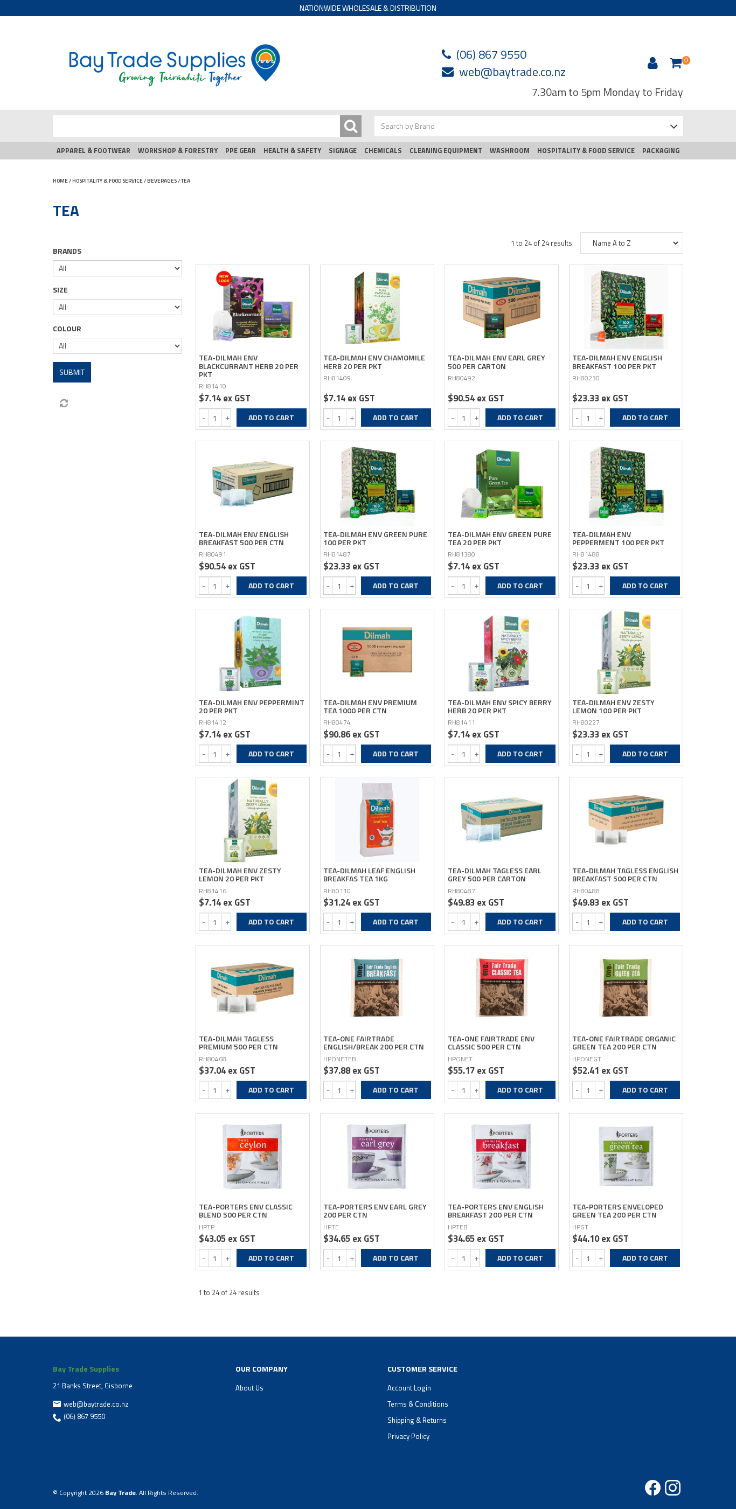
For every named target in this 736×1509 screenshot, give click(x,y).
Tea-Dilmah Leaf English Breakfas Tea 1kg (369, 874)
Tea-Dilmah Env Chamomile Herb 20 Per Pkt (374, 361)
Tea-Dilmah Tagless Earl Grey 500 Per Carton (494, 874)
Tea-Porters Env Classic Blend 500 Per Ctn (246, 1210)
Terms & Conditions (417, 1404)
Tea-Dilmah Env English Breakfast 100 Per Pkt (617, 361)
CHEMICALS (383, 150)
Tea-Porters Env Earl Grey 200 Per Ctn (375, 1210)
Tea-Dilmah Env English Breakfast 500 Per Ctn (244, 538)
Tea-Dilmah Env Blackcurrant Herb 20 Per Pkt (248, 366)
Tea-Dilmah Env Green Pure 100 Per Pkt (375, 538)
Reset (63, 403)
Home (60, 181)
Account (651, 63)
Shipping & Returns (417, 1420)
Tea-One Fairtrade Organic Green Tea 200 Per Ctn (624, 1042)
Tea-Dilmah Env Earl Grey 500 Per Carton (496, 361)
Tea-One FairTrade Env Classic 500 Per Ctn (491, 1042)
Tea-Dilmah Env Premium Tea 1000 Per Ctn (370, 706)
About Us (249, 1387)
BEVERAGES (162, 181)
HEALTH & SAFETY (292, 150)
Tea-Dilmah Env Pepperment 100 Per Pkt (618, 538)
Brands (67, 251)
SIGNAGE (343, 150)
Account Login (409, 1387)
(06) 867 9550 (491, 54)
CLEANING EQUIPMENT (445, 150)
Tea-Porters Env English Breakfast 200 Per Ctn (496, 1210)
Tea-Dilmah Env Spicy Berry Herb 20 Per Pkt (500, 706)
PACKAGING (660, 150)
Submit (72, 372)
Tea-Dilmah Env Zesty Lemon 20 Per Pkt (240, 874)
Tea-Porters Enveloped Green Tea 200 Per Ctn (617, 1210)
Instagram (673, 1488)
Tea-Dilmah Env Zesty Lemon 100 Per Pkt (613, 706)
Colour (67, 328)
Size (60, 289)
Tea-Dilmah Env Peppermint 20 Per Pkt (251, 706)
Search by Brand (408, 125)
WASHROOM (510, 150)
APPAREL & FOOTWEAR (93, 150)
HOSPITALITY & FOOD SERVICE (586, 150)
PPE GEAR (240, 150)
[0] (676, 62)
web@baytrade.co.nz (512, 72)
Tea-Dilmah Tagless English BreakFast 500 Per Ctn (625, 874)
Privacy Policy (408, 1436)
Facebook (653, 1488)
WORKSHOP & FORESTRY (178, 150)
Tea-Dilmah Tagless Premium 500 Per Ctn (238, 1042)
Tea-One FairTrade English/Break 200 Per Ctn (373, 1042)
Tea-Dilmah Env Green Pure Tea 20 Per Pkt (500, 538)
